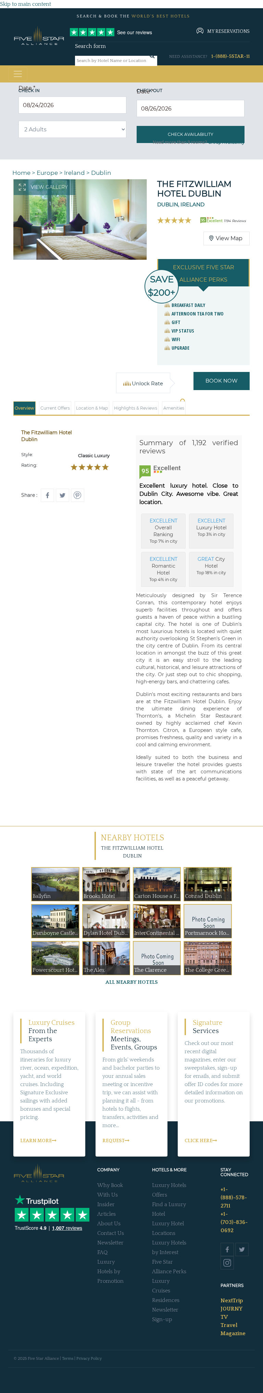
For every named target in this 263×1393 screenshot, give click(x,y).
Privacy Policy (89, 1358)
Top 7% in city (163, 531)
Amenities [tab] (173, 408)
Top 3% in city (211, 527)
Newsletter (110, 1243)
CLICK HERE (198, 1141)
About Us (109, 1224)
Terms (67, 1358)
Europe (47, 172)
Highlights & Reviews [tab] (135, 408)
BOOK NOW (221, 380)
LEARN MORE (36, 1141)
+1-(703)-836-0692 (234, 1222)
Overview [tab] (24, 408)
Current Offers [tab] (55, 408)
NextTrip (232, 1301)
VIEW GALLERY (49, 187)
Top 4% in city (163, 569)
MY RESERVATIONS (228, 31)
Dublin (101, 172)
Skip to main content (25, 4)
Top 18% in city (211, 565)
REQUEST (113, 1141)
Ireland (74, 172)
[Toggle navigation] (17, 74)
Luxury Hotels (169, 1185)
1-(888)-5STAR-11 (230, 56)
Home (21, 172)
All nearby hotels (131, 982)
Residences (165, 1300)
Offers (159, 1195)
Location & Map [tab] (92, 408)
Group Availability (226, 142)
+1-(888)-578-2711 (234, 1197)
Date (26, 88)
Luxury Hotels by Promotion (110, 1271)
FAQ (102, 1252)
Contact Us (110, 1233)
